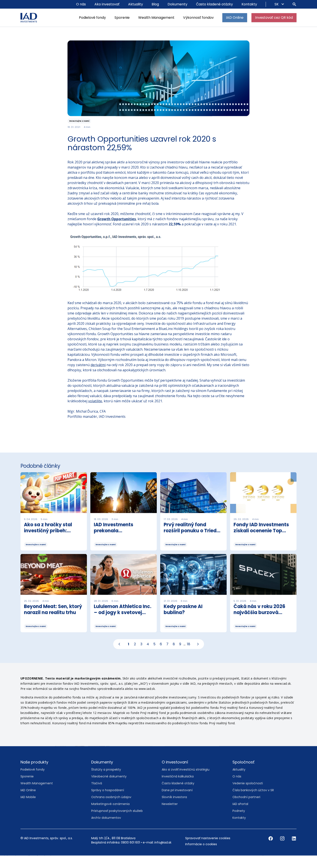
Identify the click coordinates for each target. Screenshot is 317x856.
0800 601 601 (130, 843)
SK (277, 4)
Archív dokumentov (106, 818)
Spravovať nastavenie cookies (207, 838)
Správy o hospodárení (107, 790)
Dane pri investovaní (177, 790)
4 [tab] (148, 644)
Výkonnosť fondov (198, 17)
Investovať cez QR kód (274, 17)
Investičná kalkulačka (178, 776)
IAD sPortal (240, 804)
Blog (155, 4)
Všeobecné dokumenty (109, 776)
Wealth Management (156, 17)
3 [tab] (141, 644)
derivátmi (98, 365)
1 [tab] (128, 644)
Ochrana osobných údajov (111, 797)
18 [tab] (188, 644)
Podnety (238, 811)
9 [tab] (180, 644)
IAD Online (234, 17)
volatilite (95, 401)
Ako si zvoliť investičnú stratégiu (185, 770)
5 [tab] (154, 644)
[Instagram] (282, 838)
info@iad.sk (162, 843)
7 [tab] (167, 644)
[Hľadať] (294, 4)
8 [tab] (174, 644)
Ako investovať (106, 4)
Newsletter (170, 804)
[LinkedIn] (294, 838)
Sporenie (122, 17)
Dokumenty (177, 4)
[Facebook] (271, 838)
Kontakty (249, 4)
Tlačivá (96, 783)
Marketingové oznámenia (110, 804)
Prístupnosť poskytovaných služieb (117, 811)
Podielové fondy (92, 17)
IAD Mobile (28, 797)
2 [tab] (135, 644)
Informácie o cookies (201, 844)
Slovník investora (174, 797)
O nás (81, 4)
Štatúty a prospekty (106, 770)
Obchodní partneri (246, 797)
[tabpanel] (158, 554)
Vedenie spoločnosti (247, 783)
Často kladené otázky (214, 4)
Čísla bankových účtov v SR (253, 790)
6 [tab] (161, 644)
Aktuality (135, 4)
